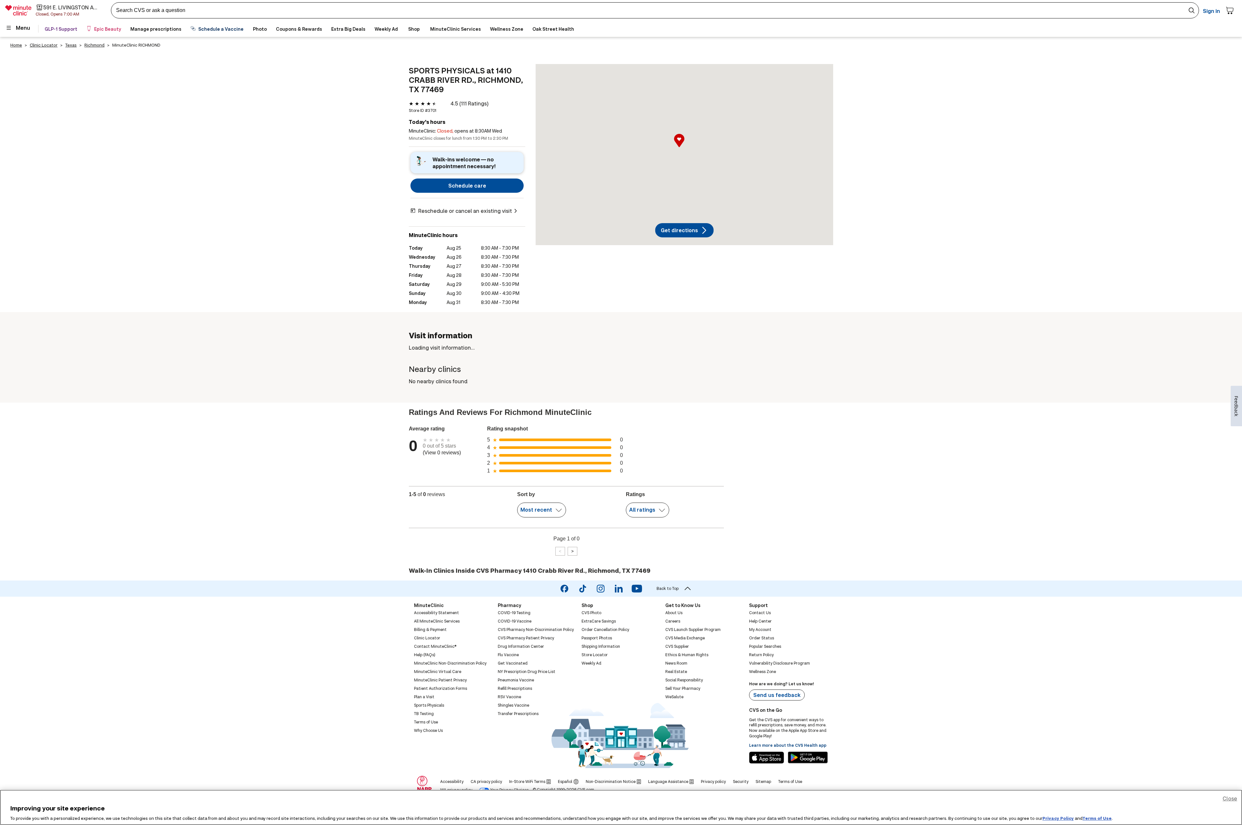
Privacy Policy (1058, 818)
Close (1230, 798)
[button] (684, 147)
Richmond (94, 45)
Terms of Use (1097, 818)
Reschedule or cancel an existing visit (465, 210)
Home (16, 45)
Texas (71, 45)
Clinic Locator (44, 45)
